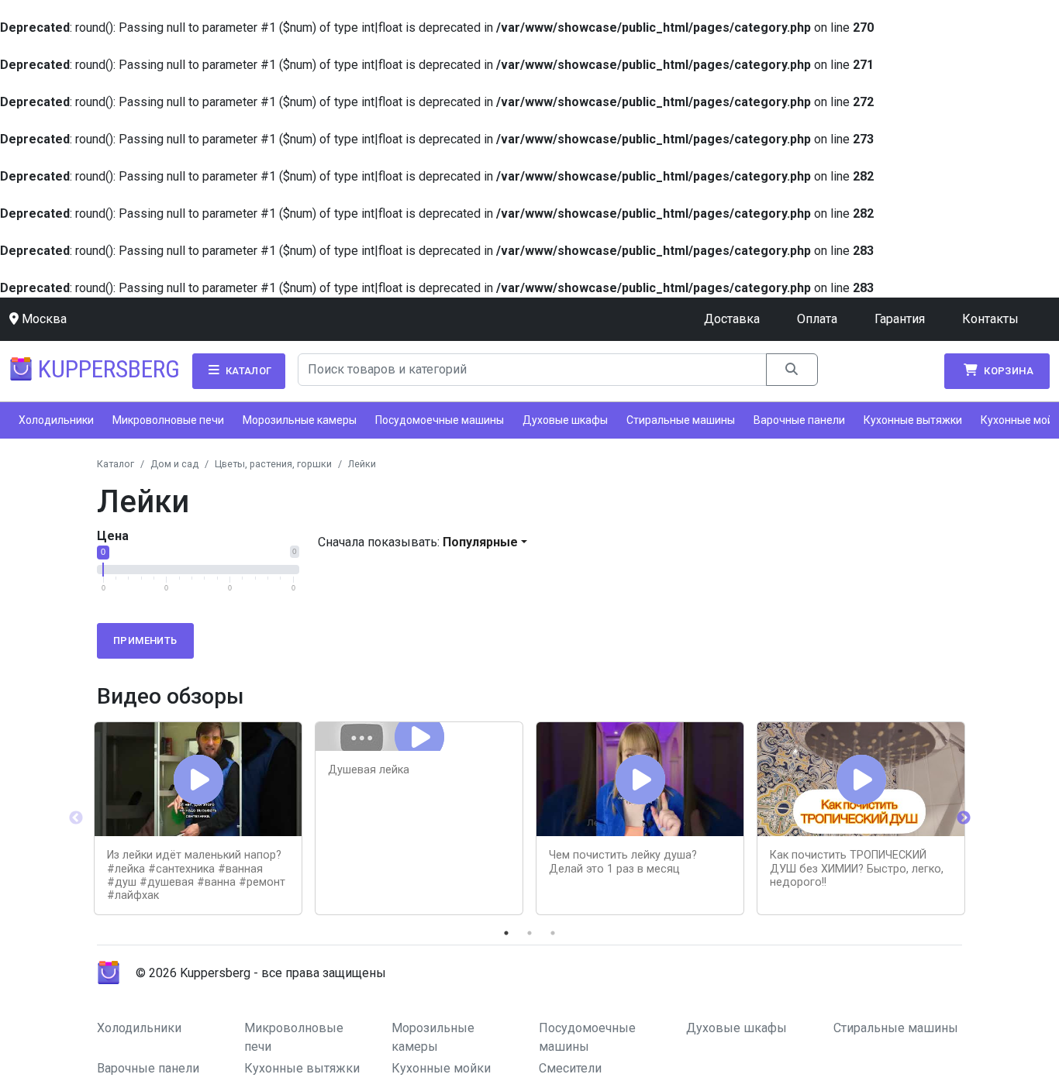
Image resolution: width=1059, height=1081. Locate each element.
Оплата (817, 319)
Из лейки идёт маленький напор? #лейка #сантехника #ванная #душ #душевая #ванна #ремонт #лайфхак (196, 875)
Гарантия (899, 319)
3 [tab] (553, 933)
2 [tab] (529, 933)
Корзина (1007, 371)
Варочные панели (799, 420)
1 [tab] (506, 933)
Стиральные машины (680, 420)
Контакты (990, 319)
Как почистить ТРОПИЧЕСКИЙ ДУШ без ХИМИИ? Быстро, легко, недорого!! (856, 869)
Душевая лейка (368, 769)
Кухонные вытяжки (913, 420)
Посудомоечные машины (439, 420)
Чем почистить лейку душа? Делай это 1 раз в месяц (623, 862)
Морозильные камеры (300, 420)
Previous (76, 818)
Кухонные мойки (441, 1068)
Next (963, 818)
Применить (145, 640)
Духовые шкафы (565, 420)
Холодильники (56, 420)
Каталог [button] (246, 371)
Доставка (732, 319)
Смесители (570, 1068)
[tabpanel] (198, 818)
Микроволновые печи (168, 420)
